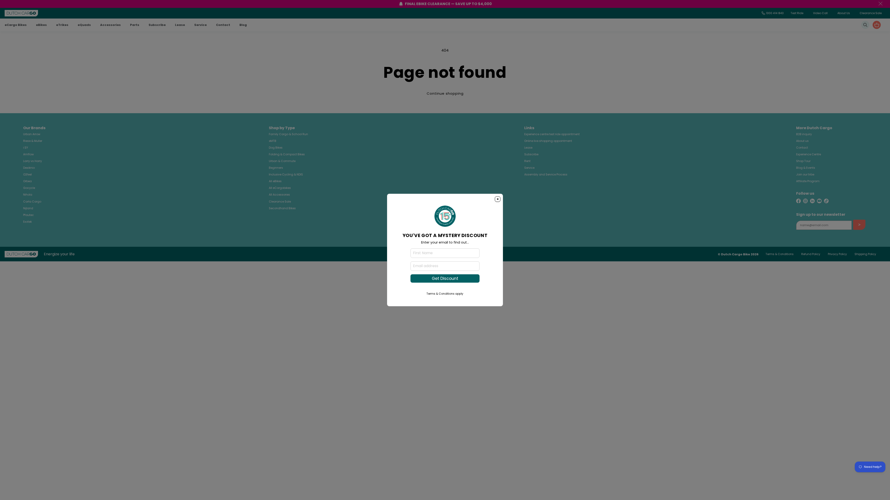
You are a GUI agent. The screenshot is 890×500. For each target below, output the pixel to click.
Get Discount (445, 278)
